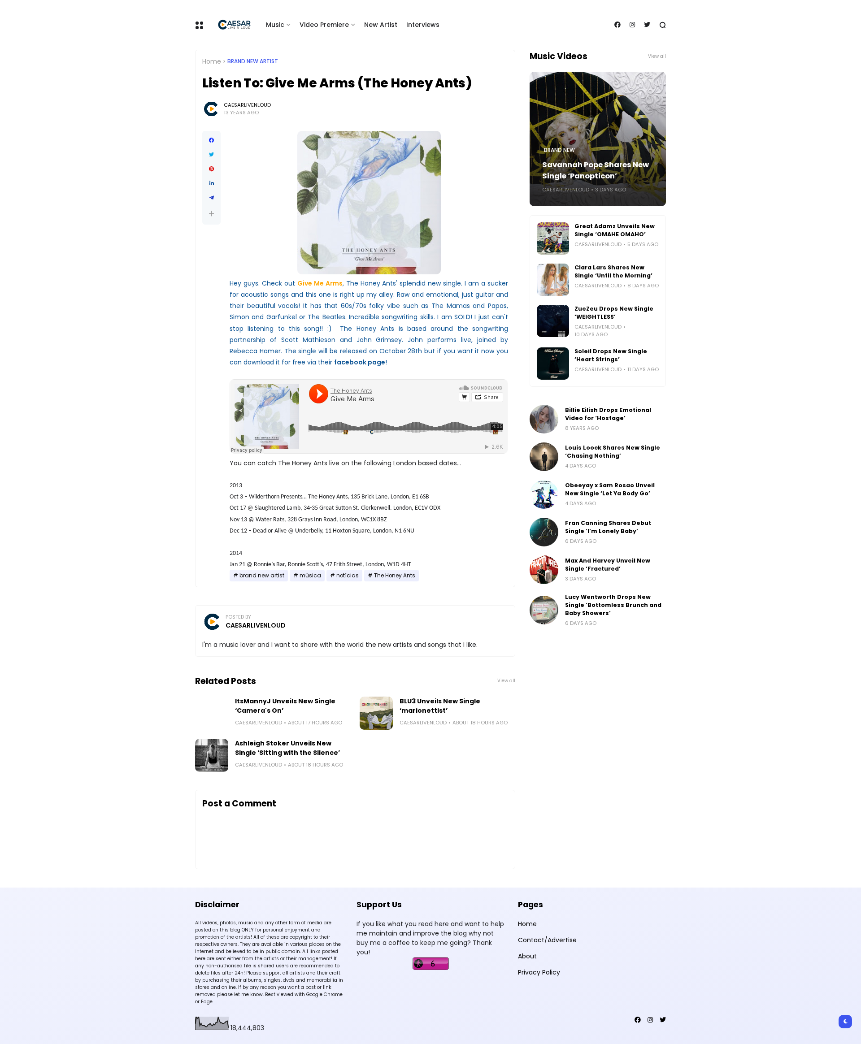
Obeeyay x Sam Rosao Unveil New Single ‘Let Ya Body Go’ (610, 489)
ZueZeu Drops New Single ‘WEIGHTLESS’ (613, 313)
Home (211, 61)
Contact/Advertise (547, 940)
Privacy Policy (539, 972)
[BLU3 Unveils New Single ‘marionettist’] (376, 713)
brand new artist (252, 61)
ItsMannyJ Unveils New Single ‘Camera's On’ (285, 706)
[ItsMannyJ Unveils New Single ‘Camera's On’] (211, 713)
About (527, 956)
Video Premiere (324, 24)
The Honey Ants (394, 575)
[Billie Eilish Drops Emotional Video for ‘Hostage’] (544, 419)
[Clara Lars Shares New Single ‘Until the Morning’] (553, 280)
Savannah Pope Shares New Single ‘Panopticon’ (595, 170)
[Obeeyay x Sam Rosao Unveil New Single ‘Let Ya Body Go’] (544, 494)
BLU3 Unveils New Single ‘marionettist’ (440, 706)
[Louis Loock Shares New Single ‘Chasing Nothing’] (544, 456)
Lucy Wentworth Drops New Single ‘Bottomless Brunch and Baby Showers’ (613, 605)
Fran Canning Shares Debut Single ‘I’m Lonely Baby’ (608, 527)
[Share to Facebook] (211, 140)
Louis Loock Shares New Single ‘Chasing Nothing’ (612, 451)
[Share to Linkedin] (211, 183)
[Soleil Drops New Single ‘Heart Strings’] (553, 363)
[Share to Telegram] (211, 197)
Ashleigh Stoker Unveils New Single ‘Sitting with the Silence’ (287, 748)
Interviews (422, 24)
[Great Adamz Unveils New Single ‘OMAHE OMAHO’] (553, 238)
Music (275, 24)
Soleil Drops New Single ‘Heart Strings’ (610, 355)
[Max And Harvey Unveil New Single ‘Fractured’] (544, 569)
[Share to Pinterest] (211, 169)
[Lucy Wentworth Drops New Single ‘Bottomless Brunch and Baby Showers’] (544, 610)
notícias (347, 575)
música (310, 575)
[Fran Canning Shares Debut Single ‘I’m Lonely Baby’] (544, 532)
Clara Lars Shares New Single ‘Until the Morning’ (613, 271)
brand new (559, 150)
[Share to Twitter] (211, 154)
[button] (211, 213)
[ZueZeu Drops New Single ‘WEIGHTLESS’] (553, 321)
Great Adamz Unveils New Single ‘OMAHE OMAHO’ (614, 230)
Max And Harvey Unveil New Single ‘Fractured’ (607, 564)
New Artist (380, 24)
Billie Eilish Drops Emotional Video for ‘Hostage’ (608, 414)
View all (506, 680)
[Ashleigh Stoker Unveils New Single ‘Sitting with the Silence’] (211, 755)
